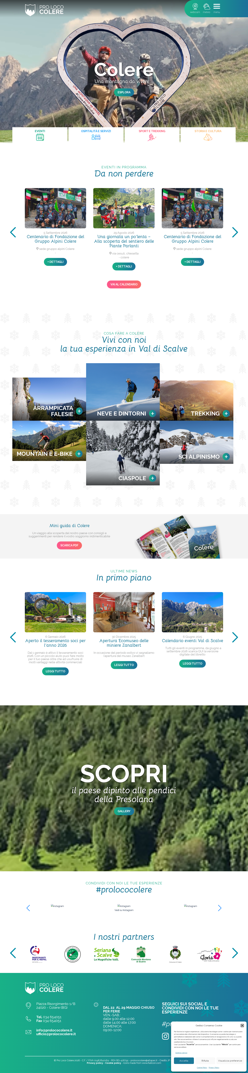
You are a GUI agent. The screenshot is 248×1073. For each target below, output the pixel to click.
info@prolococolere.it (54, 1030)
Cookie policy (113, 1063)
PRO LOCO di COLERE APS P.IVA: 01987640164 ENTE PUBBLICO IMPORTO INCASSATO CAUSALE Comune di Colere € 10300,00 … (192, 666)
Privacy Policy (214, 1068)
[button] (242, 1025)
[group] (57, 906)
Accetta (184, 1060)
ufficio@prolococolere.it (56, 1034)
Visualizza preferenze (230, 1060)
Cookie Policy (202, 1068)
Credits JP (164, 1060)
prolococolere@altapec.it (144, 1060)
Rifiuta (205, 1060)
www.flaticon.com (151, 1063)
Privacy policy (95, 1063)
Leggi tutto (208, 671)
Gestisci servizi (181, 1053)
